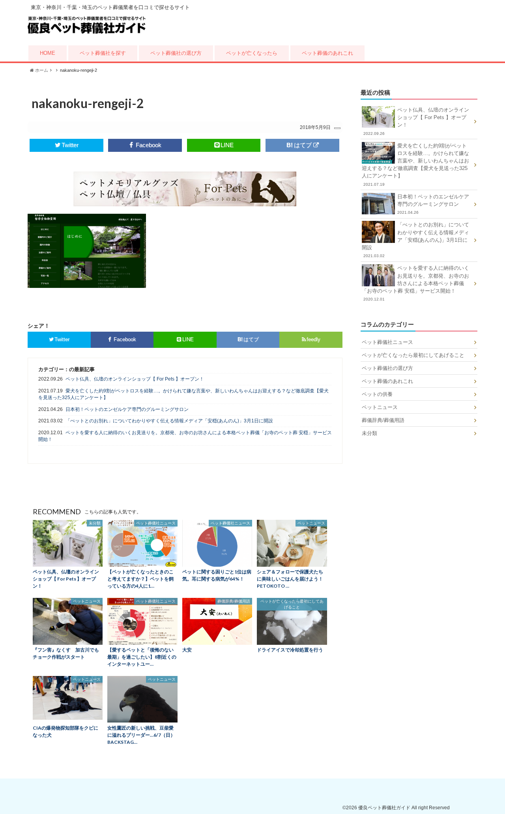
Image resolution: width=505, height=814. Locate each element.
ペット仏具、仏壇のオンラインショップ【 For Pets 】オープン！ (134, 379)
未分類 (369, 433)
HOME (47, 53)
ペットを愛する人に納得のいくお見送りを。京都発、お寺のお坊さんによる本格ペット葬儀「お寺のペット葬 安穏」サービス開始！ (185, 436)
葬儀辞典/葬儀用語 (383, 420)
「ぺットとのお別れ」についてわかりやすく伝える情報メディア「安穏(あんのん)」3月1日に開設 (169, 420)
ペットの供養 (377, 394)
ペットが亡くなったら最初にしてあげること (413, 355)
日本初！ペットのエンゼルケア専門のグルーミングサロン (127, 409)
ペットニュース (380, 407)
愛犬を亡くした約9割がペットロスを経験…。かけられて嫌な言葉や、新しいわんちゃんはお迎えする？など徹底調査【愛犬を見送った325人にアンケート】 (183, 394)
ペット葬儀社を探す (103, 53)
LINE (227, 145)
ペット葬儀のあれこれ (327, 53)
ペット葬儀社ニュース (387, 342)
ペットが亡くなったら (251, 53)
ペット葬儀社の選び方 (176, 53)
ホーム (41, 70)
